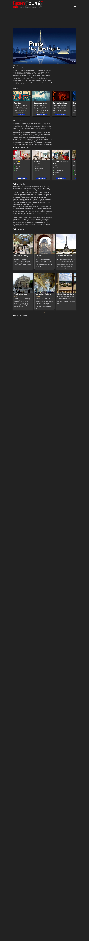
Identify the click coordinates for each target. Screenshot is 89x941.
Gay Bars (22, 114)
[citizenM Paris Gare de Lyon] (61, 155)
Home (14, 65)
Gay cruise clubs (61, 114)
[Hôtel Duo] (41, 155)
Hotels (34, 7)
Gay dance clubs (41, 114)
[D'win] (21, 155)
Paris (20, 7)
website (16, 258)
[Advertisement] (44, 18)
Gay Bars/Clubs (27, 7)
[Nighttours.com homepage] (28, 2)
